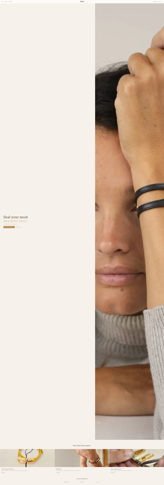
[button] (2, 2)
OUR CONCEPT (3, 472)
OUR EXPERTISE (113, 472)
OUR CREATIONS (58, 472)
